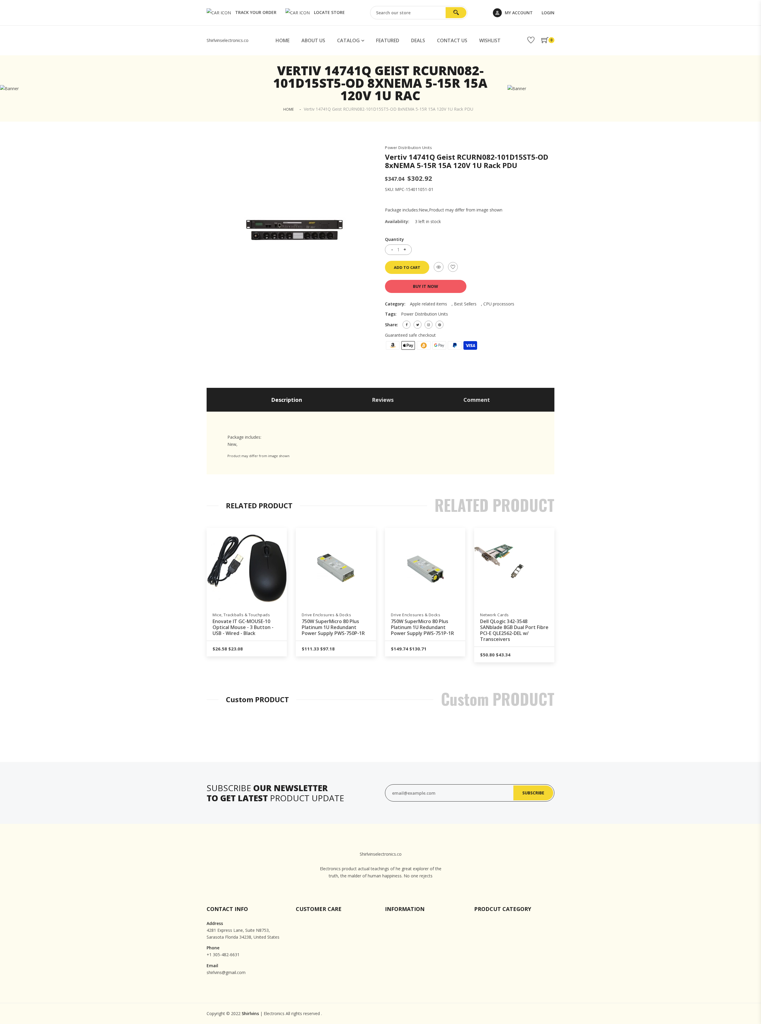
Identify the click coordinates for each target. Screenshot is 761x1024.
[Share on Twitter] (417, 325)
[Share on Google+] (428, 325)
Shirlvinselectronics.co (228, 40)
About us (313, 40)
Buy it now (425, 286)
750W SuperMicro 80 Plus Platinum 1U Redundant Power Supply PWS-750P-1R (333, 627)
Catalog (348, 40)
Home (283, 40)
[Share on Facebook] (406, 325)
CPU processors (498, 304)
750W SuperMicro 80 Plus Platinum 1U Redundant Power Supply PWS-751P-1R (422, 627)
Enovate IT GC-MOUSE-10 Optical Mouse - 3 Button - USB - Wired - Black (243, 627)
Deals (418, 40)
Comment (476, 399)
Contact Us (452, 40)
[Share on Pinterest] (439, 325)
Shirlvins (250, 1013)
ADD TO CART (407, 267)
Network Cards (494, 615)
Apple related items (428, 304)
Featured (387, 40)
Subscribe (533, 793)
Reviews (383, 399)
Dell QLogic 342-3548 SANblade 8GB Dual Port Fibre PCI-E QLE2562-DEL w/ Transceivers (514, 630)
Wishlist (490, 40)
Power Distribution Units (408, 147)
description (286, 399)
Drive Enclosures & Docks (326, 615)
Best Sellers (465, 304)
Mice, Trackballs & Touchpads (241, 615)
